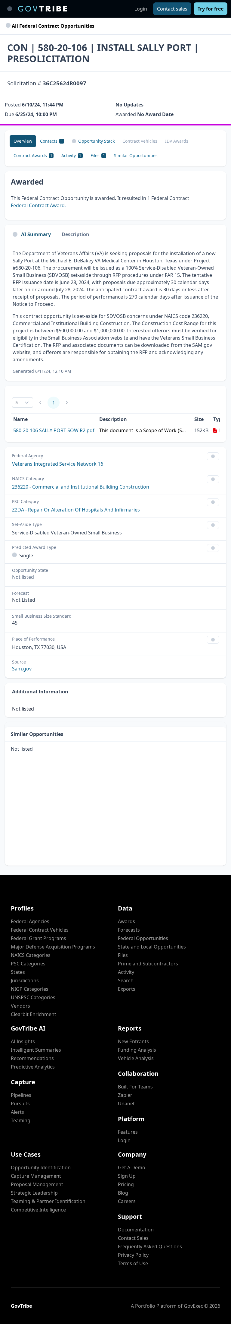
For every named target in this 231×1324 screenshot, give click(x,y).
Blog (123, 1192)
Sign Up (127, 1176)
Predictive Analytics (33, 1066)
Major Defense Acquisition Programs (53, 946)
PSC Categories (28, 963)
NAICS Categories (31, 955)
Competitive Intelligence (38, 1209)
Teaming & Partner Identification (48, 1201)
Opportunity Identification (41, 1167)
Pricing (126, 1184)
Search (126, 980)
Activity (126, 972)
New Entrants (133, 1041)
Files (123, 955)
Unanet (126, 1103)
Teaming (20, 1120)
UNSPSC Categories (33, 997)
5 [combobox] (16, 402)
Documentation (136, 1229)
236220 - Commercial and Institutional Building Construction (80, 486)
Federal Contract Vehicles (40, 929)
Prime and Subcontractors (148, 963)
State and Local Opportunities (152, 946)
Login (140, 8)
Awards (126, 921)
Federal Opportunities (143, 938)
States (18, 972)
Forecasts (129, 929)
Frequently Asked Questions (150, 1246)
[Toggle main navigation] (10, 9)
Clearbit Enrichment (33, 1014)
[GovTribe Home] (42, 8)
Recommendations (32, 1058)
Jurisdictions (25, 980)
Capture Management (36, 1176)
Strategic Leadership (34, 1192)
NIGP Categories (29, 989)
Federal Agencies (30, 921)
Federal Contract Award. (38, 205)
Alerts (17, 1112)
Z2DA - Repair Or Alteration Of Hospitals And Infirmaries (76, 509)
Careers (127, 1201)
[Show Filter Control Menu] (213, 456)
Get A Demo (131, 1167)
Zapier (125, 1095)
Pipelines (21, 1095)
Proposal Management (37, 1184)
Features (128, 1132)
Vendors (20, 1006)
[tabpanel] (115, 312)
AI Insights (23, 1041)
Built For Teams (135, 1086)
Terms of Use (133, 1263)
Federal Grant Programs (38, 938)
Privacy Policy (133, 1255)
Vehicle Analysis (136, 1058)
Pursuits (20, 1103)
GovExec (193, 1306)
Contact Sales (133, 1238)
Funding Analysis (137, 1050)
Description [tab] (75, 234)
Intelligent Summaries (36, 1050)
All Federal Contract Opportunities (52, 26)
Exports (126, 989)
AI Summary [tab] (36, 234)
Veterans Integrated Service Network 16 (57, 464)
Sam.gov (22, 668)
